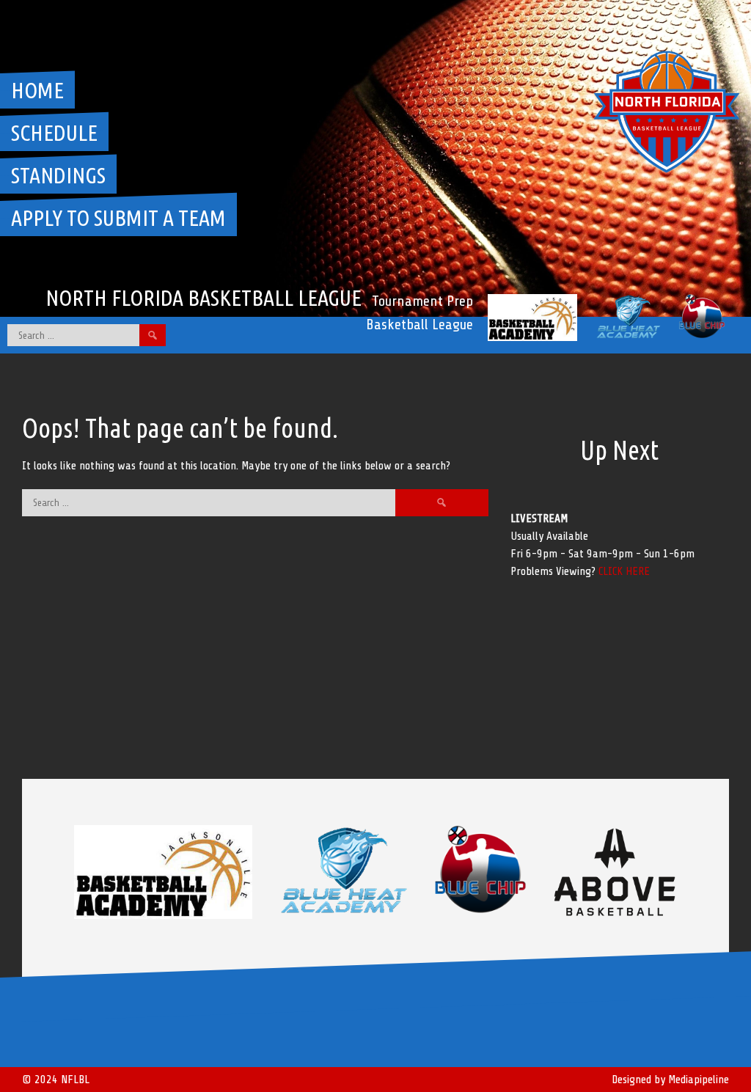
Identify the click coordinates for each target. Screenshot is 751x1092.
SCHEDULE (54, 132)
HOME (37, 90)
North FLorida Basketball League (203, 297)
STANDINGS (58, 175)
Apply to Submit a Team (118, 217)
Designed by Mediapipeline (670, 1079)
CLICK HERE (624, 571)
